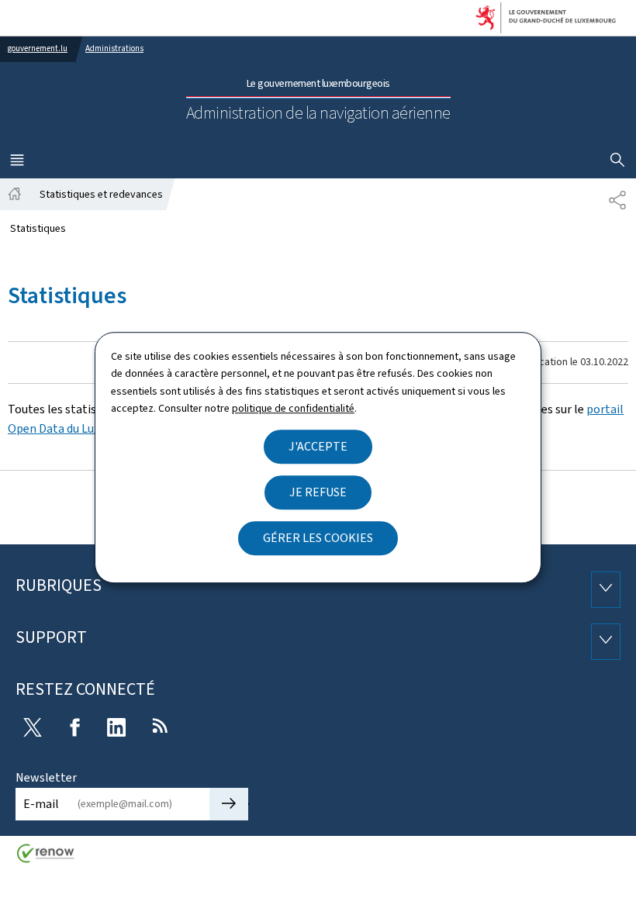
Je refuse (318, 492)
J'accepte (318, 446)
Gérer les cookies (318, 538)
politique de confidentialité (293, 408)
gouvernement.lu (37, 48)
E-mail (41, 804)
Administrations (114, 48)
